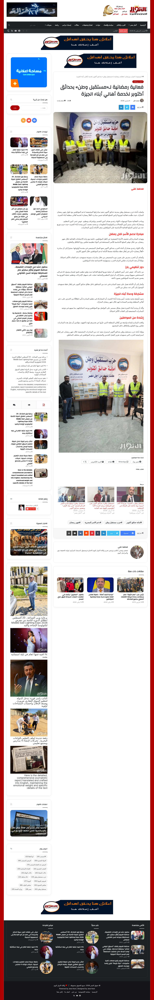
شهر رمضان (74, 522)
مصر (28, 889)
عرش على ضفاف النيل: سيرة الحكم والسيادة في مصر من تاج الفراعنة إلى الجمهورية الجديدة (38, 153)
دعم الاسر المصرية (92, 522)
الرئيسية (143, 25)
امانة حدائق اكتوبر (134, 522)
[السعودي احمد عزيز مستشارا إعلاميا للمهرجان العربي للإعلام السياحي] (38, 201)
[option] (28, 542)
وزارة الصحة (17, 889)
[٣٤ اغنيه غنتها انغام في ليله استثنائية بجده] (19, 142)
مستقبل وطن (40, 889)
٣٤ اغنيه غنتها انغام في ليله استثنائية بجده (19, 151)
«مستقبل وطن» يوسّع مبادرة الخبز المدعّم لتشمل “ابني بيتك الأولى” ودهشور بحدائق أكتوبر (73, 505)
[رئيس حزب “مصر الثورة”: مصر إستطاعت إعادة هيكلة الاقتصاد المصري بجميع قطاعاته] (130, 584)
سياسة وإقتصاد (108, 25)
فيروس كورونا (40, 881)
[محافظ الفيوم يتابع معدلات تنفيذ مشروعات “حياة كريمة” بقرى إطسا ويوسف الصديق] (40, 304)
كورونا (27, 881)
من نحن (74, 992)
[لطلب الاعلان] (77, 907)
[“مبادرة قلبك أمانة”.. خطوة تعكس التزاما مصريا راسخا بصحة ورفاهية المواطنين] (100, 584)
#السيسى (41, 856)
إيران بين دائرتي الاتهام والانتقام (24, 331)
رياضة (57, 25)
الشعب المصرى (40, 869)
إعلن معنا (60, 992)
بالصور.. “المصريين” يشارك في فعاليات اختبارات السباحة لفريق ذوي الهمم (70, 597)
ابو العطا (29, 856)
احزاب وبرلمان (130, 76)
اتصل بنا (67, 992)
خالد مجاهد (23, 877)
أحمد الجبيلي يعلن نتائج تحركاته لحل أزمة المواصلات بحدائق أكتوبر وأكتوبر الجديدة (29, 550)
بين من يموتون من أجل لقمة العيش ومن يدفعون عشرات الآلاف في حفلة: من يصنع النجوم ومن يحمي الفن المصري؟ (19, 215)
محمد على (136, 101)
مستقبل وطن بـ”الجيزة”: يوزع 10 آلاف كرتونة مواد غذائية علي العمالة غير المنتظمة (130, 505)
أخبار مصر (133, 25)
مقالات (76, 25)
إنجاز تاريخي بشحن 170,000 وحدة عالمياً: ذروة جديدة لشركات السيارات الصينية (29, 831)
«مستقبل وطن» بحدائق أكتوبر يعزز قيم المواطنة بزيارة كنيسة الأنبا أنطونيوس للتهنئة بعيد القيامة (101, 505)
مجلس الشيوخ (40, 885)
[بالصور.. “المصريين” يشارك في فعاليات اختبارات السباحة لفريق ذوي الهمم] (70, 584)
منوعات (48, 25)
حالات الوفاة (26, 873)
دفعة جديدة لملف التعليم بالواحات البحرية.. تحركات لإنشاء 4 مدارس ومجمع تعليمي (38, 180)
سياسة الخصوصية (84, 992)
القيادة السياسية (23, 869)
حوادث (98, 25)
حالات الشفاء (40, 873)
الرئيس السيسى (24, 860)
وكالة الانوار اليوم (59, 985)
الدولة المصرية (40, 860)
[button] (101, 396)
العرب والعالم (121, 25)
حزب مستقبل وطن (113, 522)
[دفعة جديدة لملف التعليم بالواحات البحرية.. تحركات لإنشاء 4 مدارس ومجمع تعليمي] (38, 169)
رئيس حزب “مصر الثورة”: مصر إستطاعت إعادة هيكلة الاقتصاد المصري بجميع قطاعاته (132, 597)
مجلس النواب (25, 885)
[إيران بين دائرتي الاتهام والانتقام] (40, 333)
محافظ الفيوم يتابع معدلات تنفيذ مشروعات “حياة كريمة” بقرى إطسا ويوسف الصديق (22, 304)
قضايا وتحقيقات (87, 25)
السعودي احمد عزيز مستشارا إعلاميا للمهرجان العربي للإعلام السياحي (39, 212)
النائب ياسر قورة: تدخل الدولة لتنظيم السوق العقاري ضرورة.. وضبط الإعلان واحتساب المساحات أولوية (83, 31)
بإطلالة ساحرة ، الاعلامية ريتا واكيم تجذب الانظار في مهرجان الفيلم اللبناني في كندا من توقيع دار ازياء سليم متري (22, 318)
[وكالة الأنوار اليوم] (125, 11)
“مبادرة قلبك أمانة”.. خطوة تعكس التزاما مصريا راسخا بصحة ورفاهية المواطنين (101, 597)
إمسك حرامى (66, 25)
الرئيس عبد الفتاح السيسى (36, 865)
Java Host (72, 989)
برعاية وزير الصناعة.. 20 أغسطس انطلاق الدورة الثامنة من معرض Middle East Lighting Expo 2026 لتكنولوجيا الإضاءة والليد (19, 183)
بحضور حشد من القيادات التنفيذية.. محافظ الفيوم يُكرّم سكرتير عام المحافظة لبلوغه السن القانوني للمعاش (31, 271)
